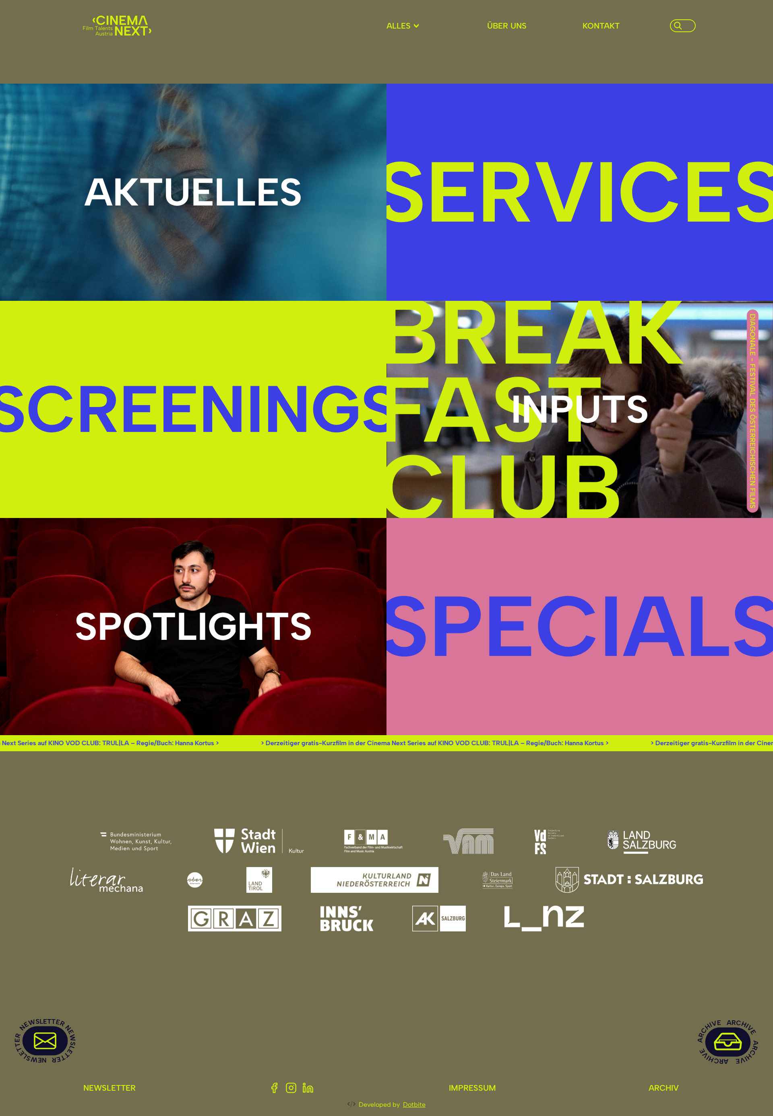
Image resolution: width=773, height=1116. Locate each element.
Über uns (507, 26)
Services (579, 192)
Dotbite (414, 1104)
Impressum (472, 1088)
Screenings (193, 409)
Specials (579, 626)
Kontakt (601, 26)
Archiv (664, 1088)
